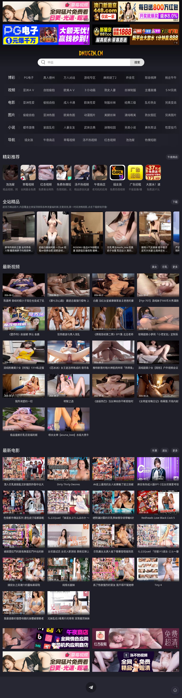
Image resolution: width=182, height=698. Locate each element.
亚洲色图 (49, 115)
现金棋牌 (150, 78)
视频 (11, 90)
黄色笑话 (150, 127)
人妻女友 (69, 127)
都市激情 (28, 127)
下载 (175, 201)
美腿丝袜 (110, 115)
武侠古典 (89, 127)
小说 (11, 127)
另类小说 (130, 127)
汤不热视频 (90, 140)
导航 (11, 139)
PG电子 (29, 78)
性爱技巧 (170, 127)
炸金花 (130, 78)
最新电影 (11, 450)
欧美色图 (69, 115)
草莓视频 (69, 140)
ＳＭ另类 (170, 90)
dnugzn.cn (91, 53)
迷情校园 (110, 127)
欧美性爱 (89, 102)
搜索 (137, 62)
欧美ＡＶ (69, 90)
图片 (11, 115)
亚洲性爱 (28, 102)
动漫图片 (89, 115)
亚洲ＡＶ (28, 90)
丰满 (154, 450)
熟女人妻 (110, 90)
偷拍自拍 (49, 102)
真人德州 (49, 78)
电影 (11, 102)
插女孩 (29, 140)
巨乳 (164, 266)
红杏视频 (110, 140)
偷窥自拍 (28, 115)
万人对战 (69, 78)
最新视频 (11, 267)
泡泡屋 (130, 140)
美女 (154, 266)
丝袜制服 (130, 90)
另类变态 (170, 102)
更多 (175, 266)
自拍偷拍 (49, 90)
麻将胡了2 (109, 78)
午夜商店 (49, 140)
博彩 (11, 77)
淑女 (164, 450)
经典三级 (130, 102)
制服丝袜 (110, 102)
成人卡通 (69, 102)
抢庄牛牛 (170, 78)
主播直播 (150, 90)
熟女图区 (150, 115)
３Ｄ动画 (89, 90)
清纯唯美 (130, 115)
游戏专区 (89, 78)
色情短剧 (150, 140)
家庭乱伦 (49, 127)
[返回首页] (175, 690)
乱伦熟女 (150, 102)
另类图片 (170, 115)
